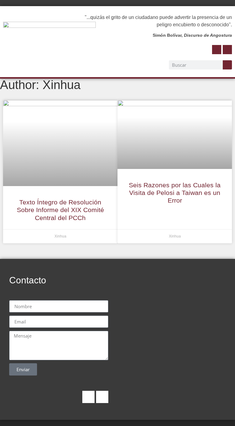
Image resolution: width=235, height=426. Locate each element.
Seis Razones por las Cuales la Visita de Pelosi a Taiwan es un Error (175, 192)
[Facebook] (216, 49)
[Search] (227, 64)
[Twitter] (227, 49)
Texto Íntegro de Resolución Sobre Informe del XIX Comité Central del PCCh (60, 210)
